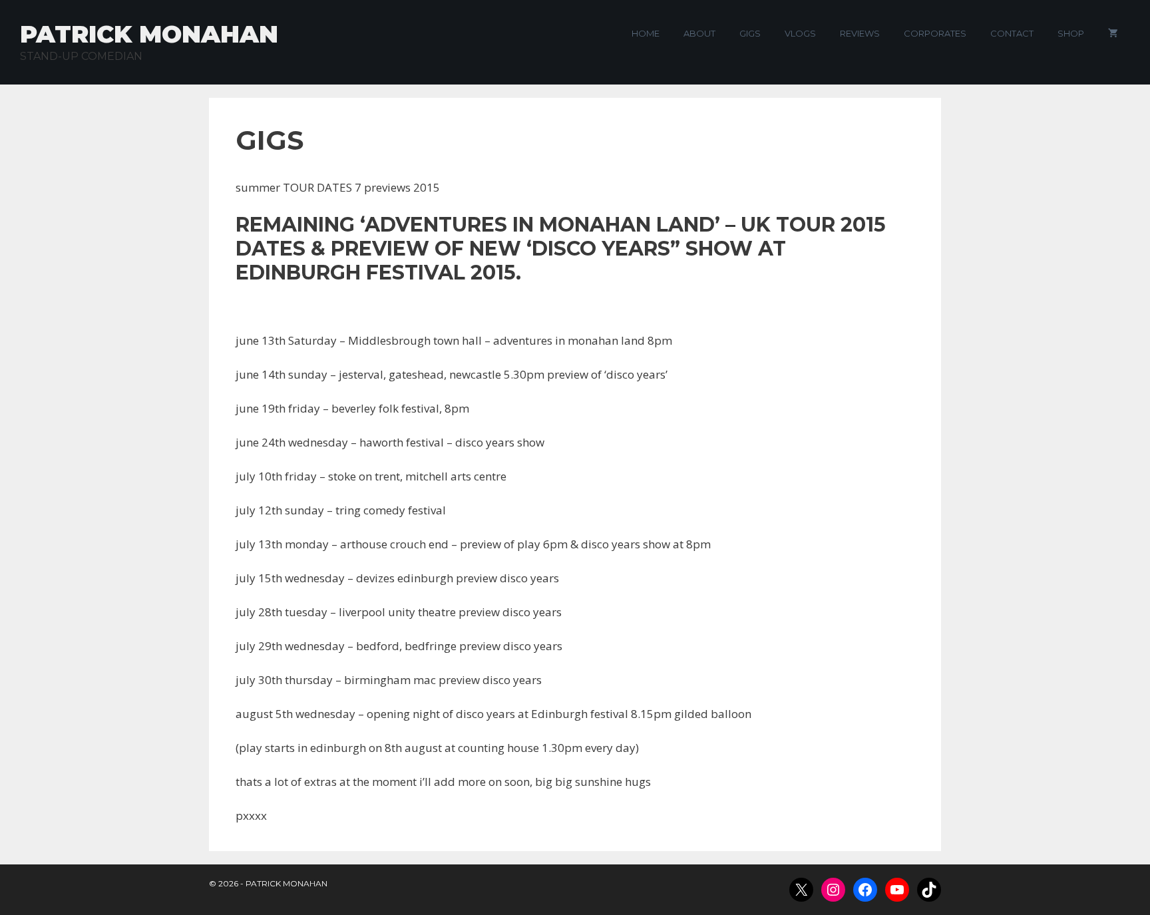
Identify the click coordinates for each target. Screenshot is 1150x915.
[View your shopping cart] (1113, 33)
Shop (1070, 33)
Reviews (860, 33)
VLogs (800, 33)
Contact (1012, 33)
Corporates (935, 33)
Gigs (750, 33)
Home (646, 33)
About (699, 33)
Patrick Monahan (149, 34)
